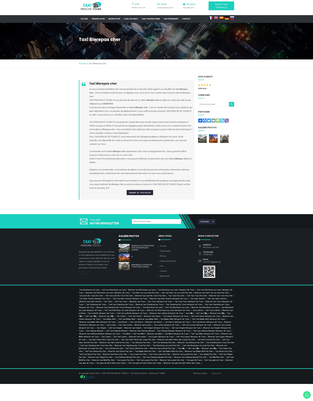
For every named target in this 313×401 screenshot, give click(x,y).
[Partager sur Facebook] (84, 272)
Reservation (165, 276)
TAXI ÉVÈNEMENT (171, 18)
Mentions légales (200, 373)
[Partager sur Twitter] (80, 272)
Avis (162, 266)
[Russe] (232, 18)
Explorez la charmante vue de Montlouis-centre (142, 247)
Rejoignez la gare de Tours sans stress (141, 265)
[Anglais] (216, 18)
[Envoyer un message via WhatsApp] (307, 395)
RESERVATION (114, 18)
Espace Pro (216, 373)
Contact (186, 18)
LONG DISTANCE (131, 18)
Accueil (84, 18)
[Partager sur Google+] (88, 272)
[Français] (211, 18)
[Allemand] (227, 18)
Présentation (98, 18)
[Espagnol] (221, 18)
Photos (163, 256)
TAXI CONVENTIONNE (151, 18)
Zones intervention (168, 261)
